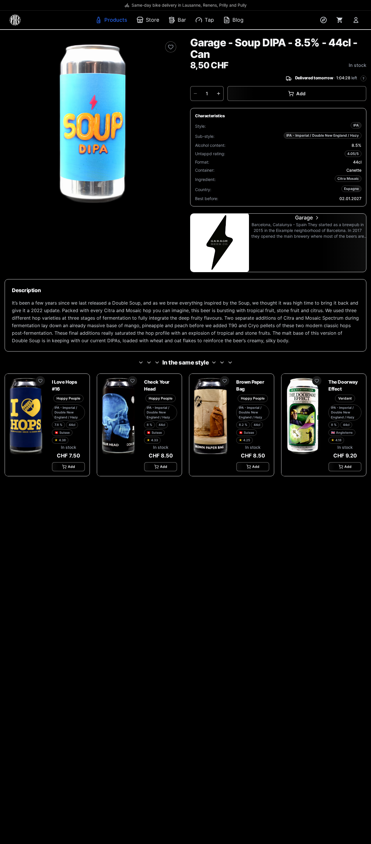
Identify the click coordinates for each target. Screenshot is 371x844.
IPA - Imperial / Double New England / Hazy (322, 135)
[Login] (356, 20)
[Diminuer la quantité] (195, 93)
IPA (356, 125)
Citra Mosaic (348, 178)
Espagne (351, 188)
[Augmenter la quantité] (218, 93)
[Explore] (323, 20)
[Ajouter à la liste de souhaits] (170, 46)
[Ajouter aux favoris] (40, 380)
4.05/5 (353, 153)
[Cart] (339, 20)
